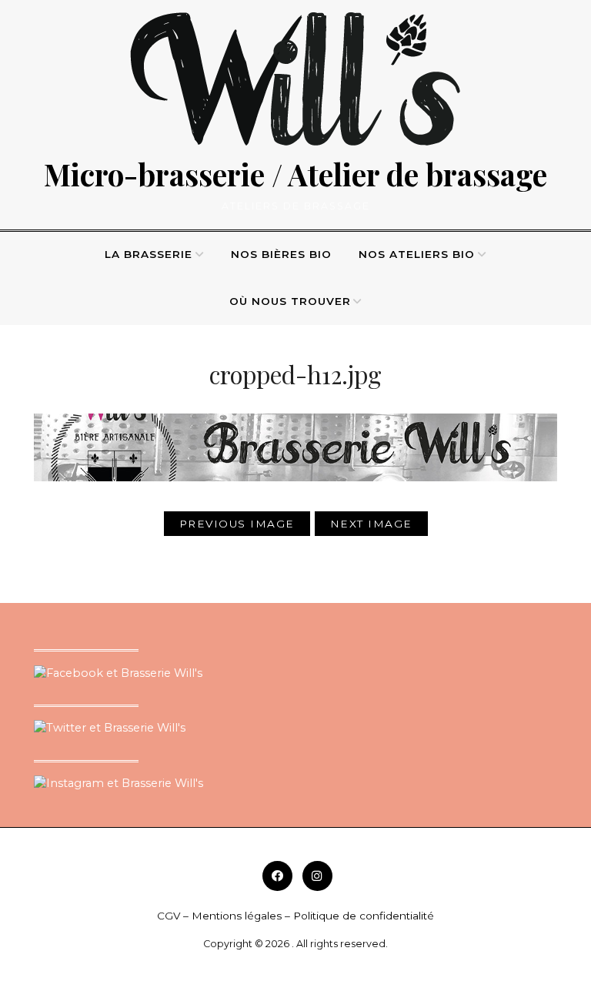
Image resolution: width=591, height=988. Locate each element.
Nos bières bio (281, 254)
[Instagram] (317, 876)
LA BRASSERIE (148, 254)
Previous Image (237, 523)
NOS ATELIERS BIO (417, 254)
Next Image (371, 523)
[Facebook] (277, 876)
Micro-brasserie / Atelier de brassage (295, 174)
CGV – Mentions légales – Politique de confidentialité (295, 915)
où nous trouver (290, 301)
